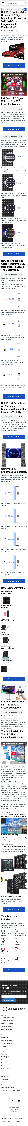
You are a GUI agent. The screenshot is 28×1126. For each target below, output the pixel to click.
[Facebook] (9, 1101)
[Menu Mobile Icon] (3, 3)
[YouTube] (19, 1101)
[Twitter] (12, 1101)
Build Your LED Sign (14, 65)
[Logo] (13, 3)
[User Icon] (22, 3)
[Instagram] (16, 1101)
